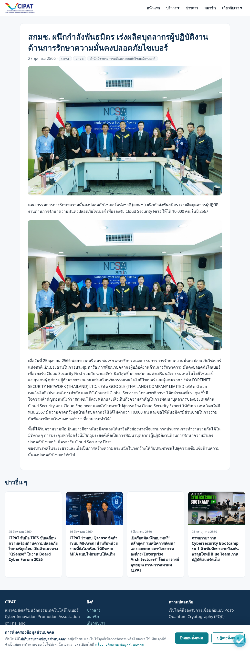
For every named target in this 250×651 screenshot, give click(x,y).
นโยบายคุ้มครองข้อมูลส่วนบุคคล (119, 644)
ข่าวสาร (192, 7)
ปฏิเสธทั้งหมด (228, 638)
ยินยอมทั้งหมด (191, 638)
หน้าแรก (153, 7)
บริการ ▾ (172, 7)
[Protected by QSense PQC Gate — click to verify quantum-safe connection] (239, 640)
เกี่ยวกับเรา (96, 623)
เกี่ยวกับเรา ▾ (232, 7)
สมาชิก (210, 7)
